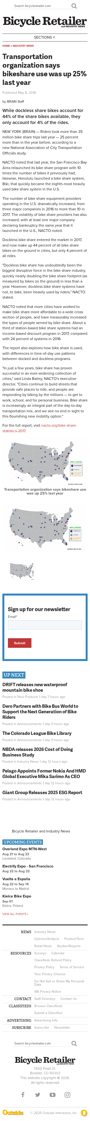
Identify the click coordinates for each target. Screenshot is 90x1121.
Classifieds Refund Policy (53, 960)
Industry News (23, 45)
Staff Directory (44, 999)
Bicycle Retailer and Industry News (41, 831)
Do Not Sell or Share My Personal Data (59, 983)
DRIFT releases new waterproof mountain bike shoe (34, 687)
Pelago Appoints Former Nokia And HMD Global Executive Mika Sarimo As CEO (44, 773)
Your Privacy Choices (50, 974)
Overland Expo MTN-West (24, 849)
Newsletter (62, 1028)
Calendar (58, 953)
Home (6, 45)
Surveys (40, 953)
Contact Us (68, 999)
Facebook (23, 1095)
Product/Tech (74, 939)
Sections (44, 37)
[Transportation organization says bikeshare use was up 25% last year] (45, 485)
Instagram (67, 1095)
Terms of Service (72, 967)
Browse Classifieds (48, 1006)
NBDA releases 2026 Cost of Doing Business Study (37, 752)
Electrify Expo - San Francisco (27, 866)
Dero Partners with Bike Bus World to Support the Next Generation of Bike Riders (40, 711)
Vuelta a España (16, 879)
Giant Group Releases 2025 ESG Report (42, 792)
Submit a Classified (48, 1013)
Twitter (38, 1095)
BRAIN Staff (15, 102)
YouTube (52, 1095)
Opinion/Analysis (46, 939)
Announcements (29, 724)
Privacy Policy (44, 967)
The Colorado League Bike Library (37, 733)
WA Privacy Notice (47, 992)
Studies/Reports (69, 946)
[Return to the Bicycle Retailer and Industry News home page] (45, 26)
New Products (27, 697)
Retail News (43, 946)
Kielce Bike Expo (16, 896)
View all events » (15, 914)
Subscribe (41, 1028)
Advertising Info (46, 1020)
